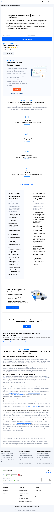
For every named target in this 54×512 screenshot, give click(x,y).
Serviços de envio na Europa (7, 453)
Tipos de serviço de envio (24, 453)
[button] (27, 36)
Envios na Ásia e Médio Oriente (7, 459)
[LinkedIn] (50, 472)
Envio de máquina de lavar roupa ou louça (30, 342)
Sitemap (20, 509)
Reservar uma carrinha (12, 307)
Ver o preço (27, 326)
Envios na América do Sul (6, 457)
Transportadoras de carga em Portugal (43, 460)
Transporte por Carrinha (34, 393)
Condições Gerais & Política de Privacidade (27, 510)
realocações (44, 377)
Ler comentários (8, 53)
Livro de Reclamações (12, 509)
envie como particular (18, 93)
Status (24, 509)
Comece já (17, 89)
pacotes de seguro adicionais (24, 423)
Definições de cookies (40, 509)
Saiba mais (27, 124)
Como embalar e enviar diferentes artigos (26, 458)
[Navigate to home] (6, 2)
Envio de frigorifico (7, 342)
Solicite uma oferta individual (27, 184)
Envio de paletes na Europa (42, 453)
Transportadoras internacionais (43, 455)
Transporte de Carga (14, 393)
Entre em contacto (18, 394)
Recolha (5, 34)
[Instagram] (48, 472)
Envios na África (4, 461)
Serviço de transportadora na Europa (44, 463)
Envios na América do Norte (7, 455)
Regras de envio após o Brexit (25, 463)
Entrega (30, 34)
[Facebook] (46, 472)
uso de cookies (30, 509)
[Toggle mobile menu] (52, 1)
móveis (5, 377)
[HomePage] (27, 470)
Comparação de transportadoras (43, 457)
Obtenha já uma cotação (33, 406)
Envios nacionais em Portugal (25, 461)
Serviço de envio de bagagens (25, 455)
